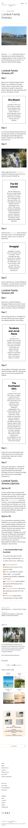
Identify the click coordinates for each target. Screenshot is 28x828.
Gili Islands (19, 172)
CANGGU (3, 802)
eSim (7, 572)
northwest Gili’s (13, 500)
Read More (9, 651)
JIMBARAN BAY (4, 807)
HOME (2, 763)
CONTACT (3, 770)
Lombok (9, 54)
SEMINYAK (3, 796)
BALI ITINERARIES (5, 787)
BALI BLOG (3, 783)
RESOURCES (4, 790)
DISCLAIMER (4, 774)
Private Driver (10, 581)
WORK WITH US (4, 767)
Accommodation (11, 564)
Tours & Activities (11, 588)
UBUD (2, 798)
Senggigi (13, 233)
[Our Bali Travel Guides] (14, 688)
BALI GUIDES (4, 785)
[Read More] (14, 634)
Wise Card (8, 595)
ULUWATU (3, 800)
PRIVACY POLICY (5, 772)
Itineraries (3, 11)
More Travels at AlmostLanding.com (10, 655)
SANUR (3, 805)
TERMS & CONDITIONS (6, 776)
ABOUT (3, 765)
